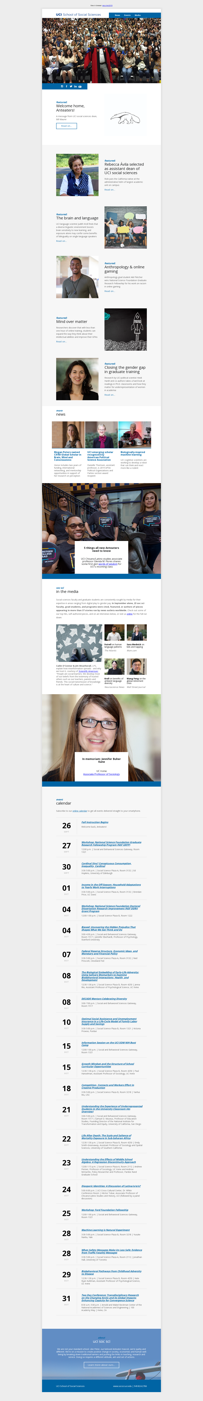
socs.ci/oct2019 (107, 5)
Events (127, 15)
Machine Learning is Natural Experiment (105, 1230)
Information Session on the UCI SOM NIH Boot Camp (108, 1044)
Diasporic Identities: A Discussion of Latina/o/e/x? (111, 1186)
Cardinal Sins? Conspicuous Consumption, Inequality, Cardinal (106, 865)
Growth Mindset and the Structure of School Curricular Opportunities (107, 1065)
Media (138, 15)
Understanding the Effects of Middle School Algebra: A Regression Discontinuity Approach (108, 1161)
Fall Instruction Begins (94, 822)
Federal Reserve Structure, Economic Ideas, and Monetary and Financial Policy (109, 952)
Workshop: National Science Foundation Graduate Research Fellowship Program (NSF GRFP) (111, 844)
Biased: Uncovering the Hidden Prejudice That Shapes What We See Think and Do (108, 928)
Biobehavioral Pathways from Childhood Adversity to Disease (111, 1273)
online (130, 613)
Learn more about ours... (101, 1364)
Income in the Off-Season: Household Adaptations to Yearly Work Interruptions (111, 886)
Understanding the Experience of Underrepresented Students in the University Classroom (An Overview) (111, 1109)
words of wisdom (108, 564)
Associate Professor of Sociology (101, 774)
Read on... (66, 125)
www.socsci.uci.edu (122, 1386)
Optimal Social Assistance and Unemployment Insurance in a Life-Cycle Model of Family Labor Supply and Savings (109, 1021)
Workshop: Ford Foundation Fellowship (104, 1210)
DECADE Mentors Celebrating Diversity (104, 998)
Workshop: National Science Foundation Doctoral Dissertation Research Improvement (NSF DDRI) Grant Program (110, 908)
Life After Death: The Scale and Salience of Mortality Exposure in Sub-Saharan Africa (106, 1137)
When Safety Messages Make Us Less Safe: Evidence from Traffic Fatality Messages (111, 1251)
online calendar (80, 810)
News (117, 15)
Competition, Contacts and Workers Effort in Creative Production (107, 1086)
